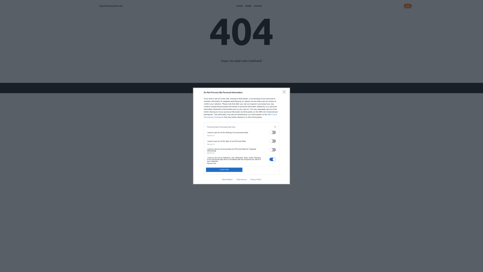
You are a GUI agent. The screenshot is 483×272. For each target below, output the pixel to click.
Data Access (241, 179)
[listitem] (241, 127)
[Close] (285, 92)
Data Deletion (227, 179)
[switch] (272, 132)
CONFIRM (224, 170)
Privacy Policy (255, 179)
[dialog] (241, 136)
